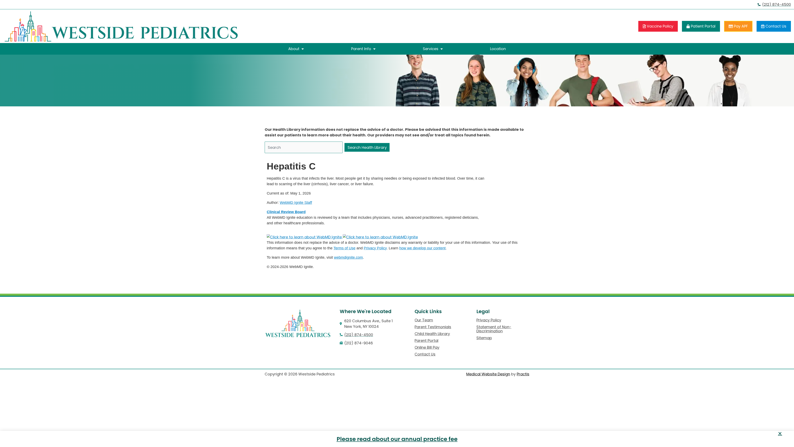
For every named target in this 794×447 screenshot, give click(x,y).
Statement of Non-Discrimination (493, 329)
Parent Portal (426, 341)
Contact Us (425, 354)
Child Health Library (432, 334)
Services (430, 48)
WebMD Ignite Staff (296, 203)
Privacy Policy (375, 248)
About (293, 48)
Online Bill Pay (427, 347)
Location (498, 48)
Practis (523, 374)
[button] (780, 433)
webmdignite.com (348, 257)
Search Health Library (367, 147)
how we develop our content (422, 248)
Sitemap (484, 338)
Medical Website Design (488, 374)
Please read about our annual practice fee (397, 439)
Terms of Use (344, 248)
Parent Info (361, 48)
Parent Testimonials (433, 327)
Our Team (424, 320)
